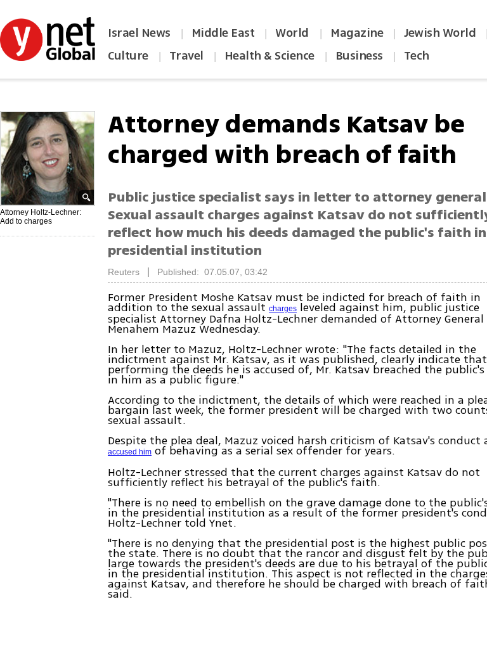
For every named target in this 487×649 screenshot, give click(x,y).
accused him (130, 451)
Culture (128, 56)
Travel (186, 56)
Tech (416, 56)
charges (283, 308)
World (293, 33)
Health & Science (269, 56)
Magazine (356, 33)
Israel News (139, 33)
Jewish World (440, 33)
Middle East (223, 33)
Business (359, 56)
